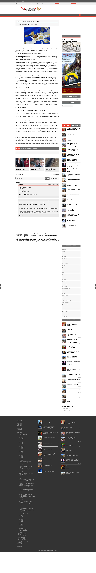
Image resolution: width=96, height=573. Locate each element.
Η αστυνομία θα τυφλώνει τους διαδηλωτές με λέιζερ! (25, 462)
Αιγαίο (63, 251)
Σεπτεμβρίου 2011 (22, 532)
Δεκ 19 (20, 451)
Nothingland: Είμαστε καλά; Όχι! (25, 490)
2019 (18, 423)
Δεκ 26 (20, 442)
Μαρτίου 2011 (21, 539)
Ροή (33, 148)
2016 (18, 427)
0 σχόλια (79, 327)
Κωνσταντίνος (65, 286)
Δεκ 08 (20, 519)
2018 (18, 424)
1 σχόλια (79, 397)
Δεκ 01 (20, 528)
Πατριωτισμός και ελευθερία (25, 486)
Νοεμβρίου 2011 (21, 529)
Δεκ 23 (20, 446)
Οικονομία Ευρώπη (28, 148)
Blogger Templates (54, 550)
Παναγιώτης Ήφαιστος (66, 304)
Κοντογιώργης (65, 281)
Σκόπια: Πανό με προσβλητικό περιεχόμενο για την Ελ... (25, 469)
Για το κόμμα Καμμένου (47, 422)
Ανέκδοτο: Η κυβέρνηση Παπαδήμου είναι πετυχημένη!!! (26, 474)
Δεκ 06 (20, 521)
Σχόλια (64, 410)
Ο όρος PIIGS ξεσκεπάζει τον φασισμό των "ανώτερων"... (26, 511)
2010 (18, 543)
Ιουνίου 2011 (20, 535)
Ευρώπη (22, 148)
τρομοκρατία (64, 316)
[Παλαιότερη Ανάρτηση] (95, 286)
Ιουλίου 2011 (20, 534)
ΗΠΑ (63, 270)
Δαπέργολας (64, 260)
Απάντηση (21, 215)
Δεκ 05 (20, 523)
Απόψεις (64, 253)
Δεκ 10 (20, 516)
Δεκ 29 (20, 438)
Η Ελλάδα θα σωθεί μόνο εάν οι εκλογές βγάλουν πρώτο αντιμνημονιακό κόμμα (49, 427)
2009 (18, 544)
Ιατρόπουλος (64, 274)
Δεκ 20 (20, 450)
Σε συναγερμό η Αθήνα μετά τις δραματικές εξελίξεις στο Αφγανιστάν (52, 169)
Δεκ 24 (20, 445)
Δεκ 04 (20, 524)
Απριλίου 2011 (21, 538)
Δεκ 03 (20, 525)
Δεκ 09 (20, 518)
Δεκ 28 (20, 439)
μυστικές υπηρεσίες (66, 311)
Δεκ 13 (20, 459)
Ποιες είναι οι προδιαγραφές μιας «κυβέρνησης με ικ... (25, 495)
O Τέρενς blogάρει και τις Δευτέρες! (26, 489)
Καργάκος (64, 279)
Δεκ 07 (20, 520)
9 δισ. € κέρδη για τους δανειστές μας (35, 169)
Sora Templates (46, 550)
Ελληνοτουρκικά (65, 263)
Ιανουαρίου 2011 (21, 542)
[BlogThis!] (33, 24)
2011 (18, 433)
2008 (18, 546)
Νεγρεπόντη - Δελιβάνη (66, 300)
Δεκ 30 (20, 437)
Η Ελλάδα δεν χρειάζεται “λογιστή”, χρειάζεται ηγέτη (26, 504)
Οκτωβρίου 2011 (21, 530)
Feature (35, 148)
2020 (18, 421)
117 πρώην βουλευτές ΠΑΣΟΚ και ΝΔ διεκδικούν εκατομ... (26, 514)
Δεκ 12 (20, 460)
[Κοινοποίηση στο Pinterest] (36, 24)
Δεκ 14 (20, 457)
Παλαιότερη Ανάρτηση (54, 174)
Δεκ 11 (20, 515)
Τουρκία (63, 309)
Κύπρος (63, 293)
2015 (18, 428)
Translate (70, 107)
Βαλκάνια (64, 256)
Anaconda (64, 249)
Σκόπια (63, 307)
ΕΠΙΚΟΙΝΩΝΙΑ (22, 1)
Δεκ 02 (20, 526)
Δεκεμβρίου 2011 (21, 434)
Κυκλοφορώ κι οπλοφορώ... (48, 443)
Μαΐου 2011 (20, 537)
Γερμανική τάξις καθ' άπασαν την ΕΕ (26, 485)
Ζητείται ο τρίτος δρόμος (24, 488)
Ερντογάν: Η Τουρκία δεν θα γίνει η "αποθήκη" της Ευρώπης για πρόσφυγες (50, 454)
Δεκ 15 (20, 456)
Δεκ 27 (20, 441)
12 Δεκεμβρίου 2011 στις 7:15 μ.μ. (52, 184)
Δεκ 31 (20, 436)
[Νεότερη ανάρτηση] (0, 286)
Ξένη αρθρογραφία (65, 302)
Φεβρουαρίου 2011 (22, 541)
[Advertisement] (61, 9)
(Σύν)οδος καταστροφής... (24, 475)
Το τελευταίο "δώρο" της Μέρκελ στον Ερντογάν (21, 169)
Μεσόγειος (64, 297)
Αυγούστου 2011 (21, 533)
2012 (18, 432)
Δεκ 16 (20, 455)
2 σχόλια (79, 372)
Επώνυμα (64, 265)
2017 (18, 425)
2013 (18, 430)
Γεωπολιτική (64, 258)
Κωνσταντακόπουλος (66, 288)
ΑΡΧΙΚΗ (17, 1)
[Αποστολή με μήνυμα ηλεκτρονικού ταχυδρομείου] (32, 24)
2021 (18, 420)
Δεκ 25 (20, 443)
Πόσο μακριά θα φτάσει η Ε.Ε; (25, 480)
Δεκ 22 (20, 447)
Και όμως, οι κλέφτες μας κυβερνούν (26, 479)
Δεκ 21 (20, 448)
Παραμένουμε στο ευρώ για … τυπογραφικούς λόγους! (25, 507)
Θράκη (63, 272)
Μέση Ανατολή (65, 295)
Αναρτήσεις (65, 408)
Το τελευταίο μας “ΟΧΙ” (47, 459)
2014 (18, 429)
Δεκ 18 (20, 452)
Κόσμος (63, 290)
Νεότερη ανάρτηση (19, 174)
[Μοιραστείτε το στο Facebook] (35, 24)
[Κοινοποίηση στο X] (34, 24)
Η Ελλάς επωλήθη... (22, 481)
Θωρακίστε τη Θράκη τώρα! (48, 449)
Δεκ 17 (20, 454)
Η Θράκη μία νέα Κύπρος (48, 465)
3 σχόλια (79, 337)
